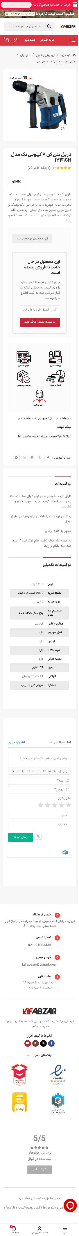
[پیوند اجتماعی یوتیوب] (27, 1043)
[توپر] (12, 771)
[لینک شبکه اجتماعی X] (40, 458)
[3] (54, 805)
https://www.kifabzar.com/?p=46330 (44, 436)
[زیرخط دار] (23, 771)
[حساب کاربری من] (15, 40)
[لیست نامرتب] (38, 771)
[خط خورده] (28, 771)
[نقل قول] (44, 771)
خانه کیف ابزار (68, 55)
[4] (47, 805)
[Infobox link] (39, 915)
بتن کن (41, 62)
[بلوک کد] (49, 771)
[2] (61, 805)
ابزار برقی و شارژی (45, 55)
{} (59, 771)
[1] (68, 805)
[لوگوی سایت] (68, 26)
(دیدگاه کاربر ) (39, 168)
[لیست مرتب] (33, 771)
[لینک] (54, 771)
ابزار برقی (25, 55)
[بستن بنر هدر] (5, 14)
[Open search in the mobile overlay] (29, 26)
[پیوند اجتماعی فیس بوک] (48, 458)
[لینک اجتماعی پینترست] (32, 458)
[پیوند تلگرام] (16, 458)
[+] (65, 771)
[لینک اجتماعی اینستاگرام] (35, 1043)
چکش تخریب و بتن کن (63, 62)
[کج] (17, 771)
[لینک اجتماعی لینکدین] (24, 458)
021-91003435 (39, 945)
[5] (40, 805)
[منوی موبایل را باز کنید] (73, 40)
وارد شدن (14, 742)
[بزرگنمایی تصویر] (63, 128)
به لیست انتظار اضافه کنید (40, 322)
